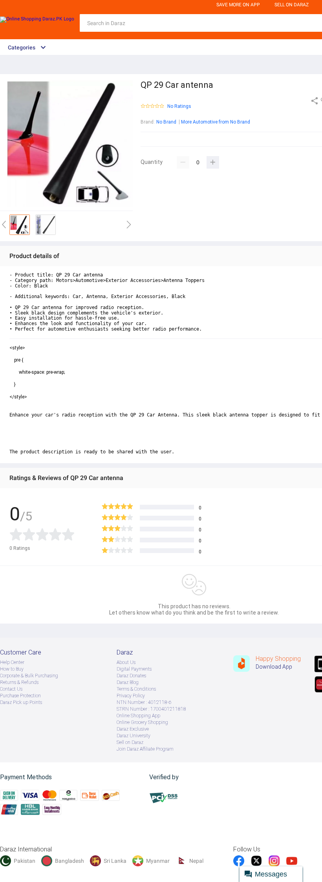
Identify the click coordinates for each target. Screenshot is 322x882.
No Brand (166, 122)
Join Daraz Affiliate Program (145, 749)
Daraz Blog (128, 682)
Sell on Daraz (130, 742)
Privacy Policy (131, 695)
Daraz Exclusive (133, 729)
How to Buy (12, 669)
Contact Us (11, 689)
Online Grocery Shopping (142, 722)
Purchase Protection (20, 695)
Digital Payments (134, 669)
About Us (126, 662)
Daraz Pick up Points (21, 702)
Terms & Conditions (136, 689)
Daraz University (133, 735)
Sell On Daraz (291, 4)
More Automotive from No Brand (215, 122)
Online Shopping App (138, 715)
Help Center (12, 662)
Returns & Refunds (19, 682)
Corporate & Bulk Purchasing (29, 675)
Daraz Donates (131, 675)
